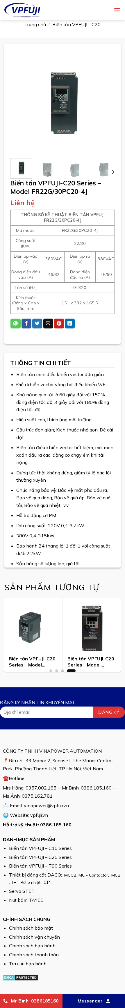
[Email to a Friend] (48, 323)
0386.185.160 (96, 788)
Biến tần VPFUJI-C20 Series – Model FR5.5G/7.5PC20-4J (32, 662)
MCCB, (70, 875)
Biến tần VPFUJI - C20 (76, 24)
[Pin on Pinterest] (59, 323)
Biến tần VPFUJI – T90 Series (40, 866)
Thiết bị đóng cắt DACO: (36, 875)
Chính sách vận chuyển (34, 937)
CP (47, 882)
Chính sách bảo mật (31, 928)
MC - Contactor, (94, 875)
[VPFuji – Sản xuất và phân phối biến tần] (48, 10)
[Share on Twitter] (37, 323)
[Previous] (19, 101)
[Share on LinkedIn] (70, 323)
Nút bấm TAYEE (26, 900)
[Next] (105, 101)
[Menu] (117, 10)
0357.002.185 (41, 788)
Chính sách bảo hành (32, 946)
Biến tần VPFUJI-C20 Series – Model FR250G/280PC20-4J (91, 662)
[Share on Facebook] (26, 323)
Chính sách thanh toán (34, 955)
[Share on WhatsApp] (15, 323)
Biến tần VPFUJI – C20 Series (40, 857)
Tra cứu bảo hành (28, 964)
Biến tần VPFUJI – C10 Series (40, 848)
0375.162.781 (37, 796)
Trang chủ (35, 24)
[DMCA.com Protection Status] (20, 977)
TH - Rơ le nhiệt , (27, 882)
